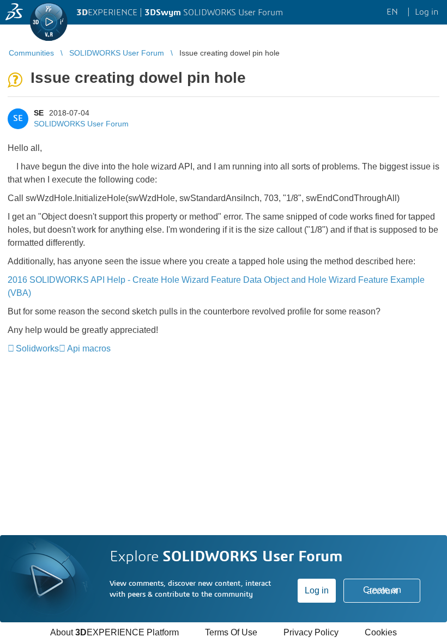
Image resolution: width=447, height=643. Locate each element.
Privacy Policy (311, 632)
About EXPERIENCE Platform (114, 632)
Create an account (382, 590)
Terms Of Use (231, 632)
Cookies (381, 632)
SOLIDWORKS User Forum (81, 123)
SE (39, 112)
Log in (317, 590)
